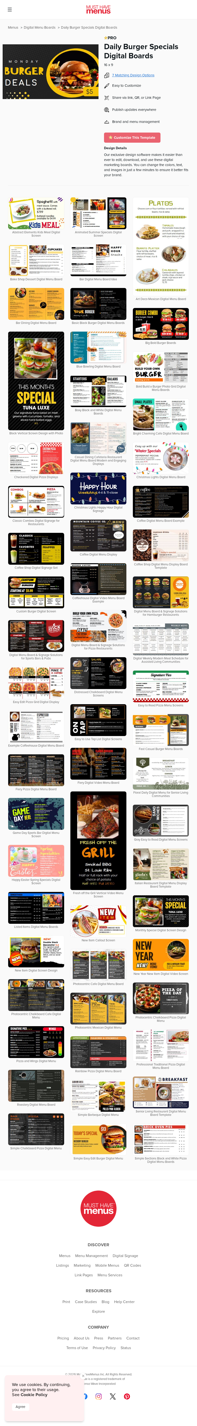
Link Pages (84, 1275)
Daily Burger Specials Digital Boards (89, 27)
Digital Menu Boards (40, 27)
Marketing (82, 1265)
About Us (81, 1338)
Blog (105, 1302)
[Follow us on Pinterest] (127, 1396)
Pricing (63, 1338)
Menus (13, 27)
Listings (62, 1265)
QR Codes (132, 1265)
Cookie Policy (34, 1394)
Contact (133, 1338)
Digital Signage (125, 1256)
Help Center (124, 1302)
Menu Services (110, 1275)
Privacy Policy (104, 1348)
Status (126, 1348)
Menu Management (91, 1256)
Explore (98, 1311)
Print (66, 1302)
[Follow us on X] (112, 1396)
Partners (115, 1338)
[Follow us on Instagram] (98, 1396)
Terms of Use (77, 1348)
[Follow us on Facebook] (84, 1396)
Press (98, 1338)
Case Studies (86, 1302)
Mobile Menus (107, 1265)
